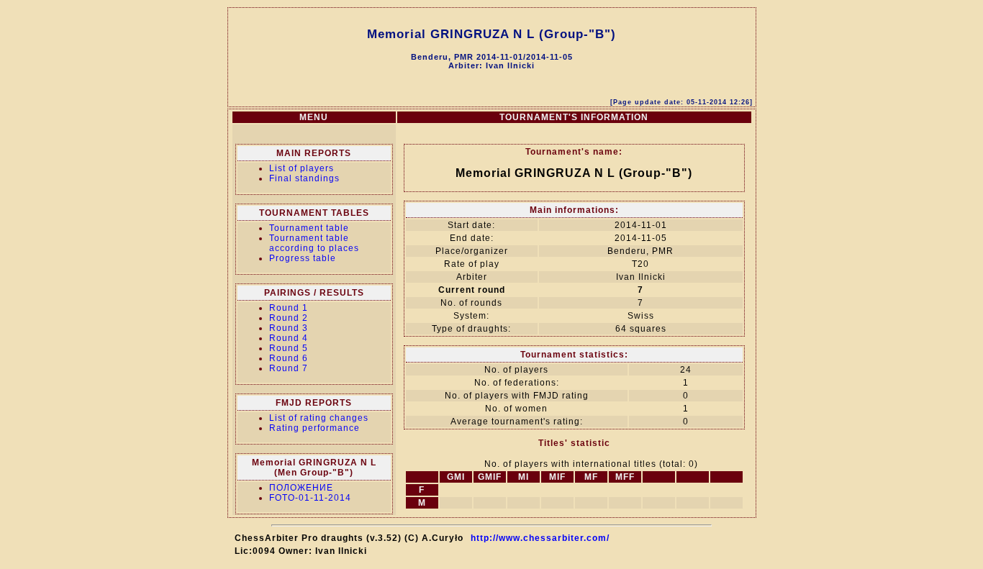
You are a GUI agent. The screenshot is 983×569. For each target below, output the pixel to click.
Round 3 (288, 328)
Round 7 (288, 368)
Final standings (304, 178)
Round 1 (288, 308)
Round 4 (288, 338)
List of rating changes (318, 418)
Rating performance (314, 428)
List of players (301, 168)
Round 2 (288, 318)
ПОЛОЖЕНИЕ (301, 488)
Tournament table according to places (314, 243)
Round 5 (288, 348)
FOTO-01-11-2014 (310, 498)
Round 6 (288, 358)
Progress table (302, 258)
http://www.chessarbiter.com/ (540, 538)
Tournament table (309, 228)
